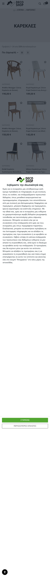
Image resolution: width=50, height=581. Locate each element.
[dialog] (25, 377)
